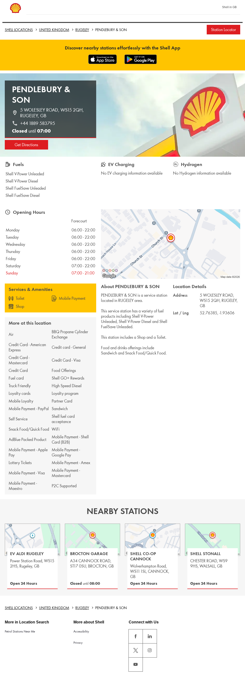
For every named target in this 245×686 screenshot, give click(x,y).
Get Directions (26, 144)
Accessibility (81, 631)
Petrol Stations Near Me (20, 631)
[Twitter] (135, 650)
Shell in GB (229, 7)
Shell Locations (19, 29)
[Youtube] (135, 664)
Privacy (78, 643)
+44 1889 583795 (37, 123)
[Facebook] (135, 636)
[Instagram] (150, 650)
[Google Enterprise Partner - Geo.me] (110, 270)
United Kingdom (54, 29)
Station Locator (223, 29)
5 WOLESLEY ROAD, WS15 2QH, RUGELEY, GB (52, 112)
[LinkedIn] (150, 636)
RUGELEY (82, 29)
